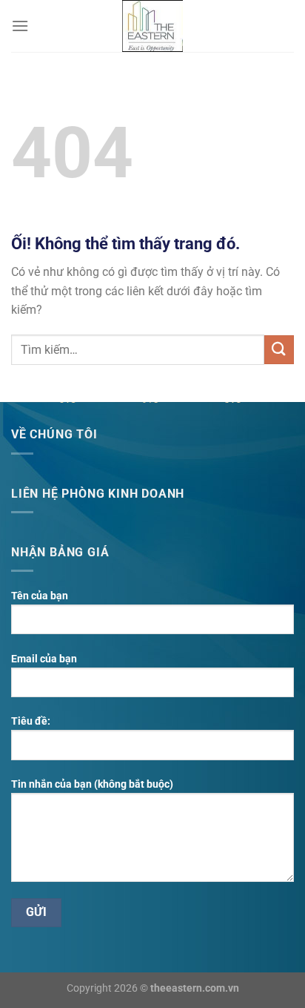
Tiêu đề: (30, 721)
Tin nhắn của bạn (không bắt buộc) (92, 784)
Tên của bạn (39, 596)
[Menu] (20, 25)
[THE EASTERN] (152, 26)
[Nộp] (279, 349)
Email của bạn (44, 659)
